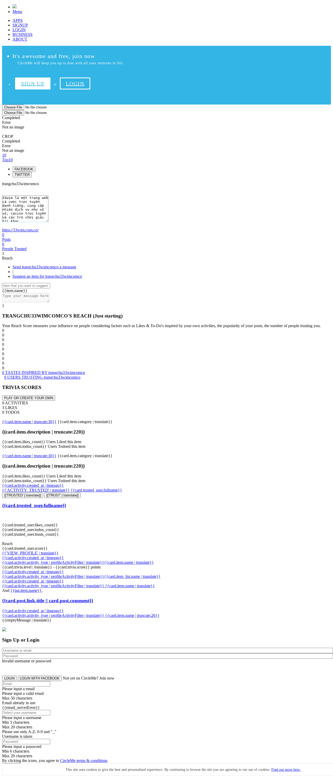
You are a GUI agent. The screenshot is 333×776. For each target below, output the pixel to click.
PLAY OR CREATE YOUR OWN (28, 398)
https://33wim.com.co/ (20, 230)
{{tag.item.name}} (26, 590)
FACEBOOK (24, 169)
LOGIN (19, 30)
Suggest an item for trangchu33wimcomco (47, 276)
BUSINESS (22, 34)
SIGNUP (20, 25)
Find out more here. (286, 770)
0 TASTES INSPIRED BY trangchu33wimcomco (43, 372)
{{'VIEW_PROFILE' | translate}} (30, 553)
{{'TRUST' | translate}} (62, 495)
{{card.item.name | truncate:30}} (29, 421)
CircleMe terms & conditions (83, 760)
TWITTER (22, 175)
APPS (17, 20)
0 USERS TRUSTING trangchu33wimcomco (42, 377)
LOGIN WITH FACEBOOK (40, 678)
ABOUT (19, 39)
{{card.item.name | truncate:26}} (132, 615)
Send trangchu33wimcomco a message (44, 267)
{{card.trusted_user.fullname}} (96, 490)
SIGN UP (32, 83)
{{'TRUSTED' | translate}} (22, 495)
